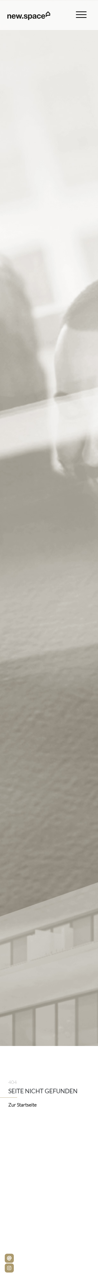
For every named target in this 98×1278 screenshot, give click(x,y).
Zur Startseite (22, 1105)
